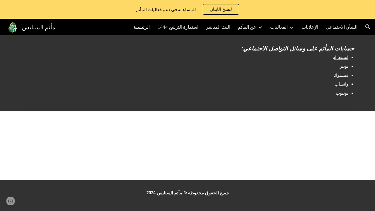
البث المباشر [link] (218, 27)
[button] (368, 27)
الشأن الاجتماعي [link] (341, 27)
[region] (187, 9)
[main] (289, 70)
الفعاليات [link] (279, 27)
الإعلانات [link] (309, 27)
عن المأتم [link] (247, 27)
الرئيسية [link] (142, 27)
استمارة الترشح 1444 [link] (177, 27)
